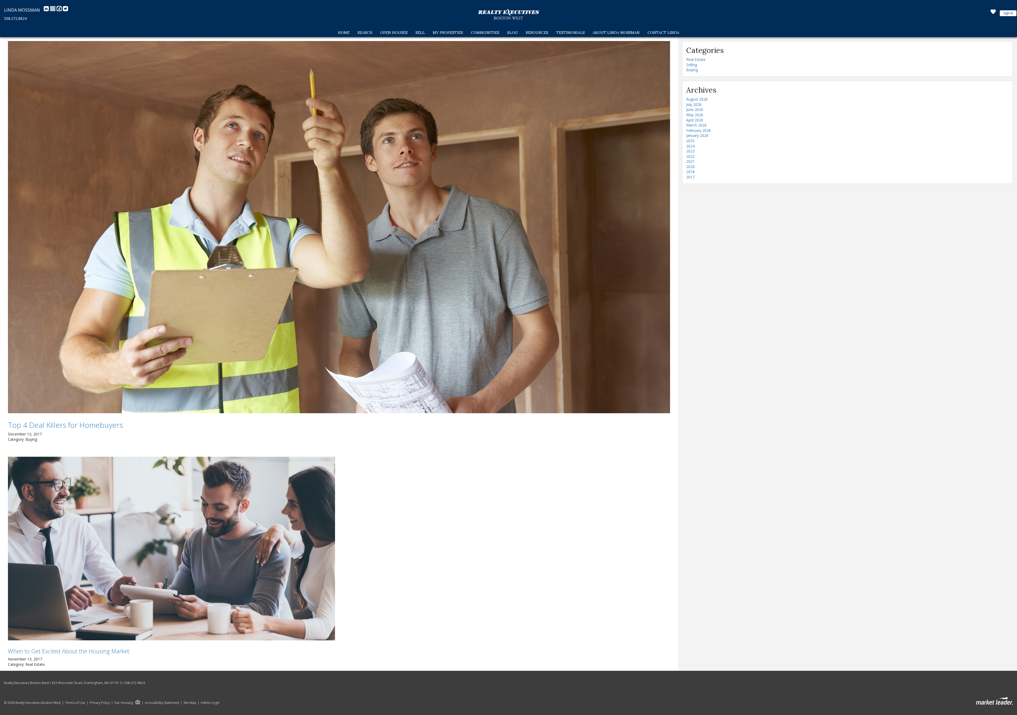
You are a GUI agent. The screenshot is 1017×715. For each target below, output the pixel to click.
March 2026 (696, 125)
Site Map (190, 703)
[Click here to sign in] (993, 13)
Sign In (1008, 13)
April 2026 (694, 120)
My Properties (448, 32)
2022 (690, 156)
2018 (690, 171)
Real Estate (696, 59)
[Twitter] (65, 10)
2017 (690, 176)
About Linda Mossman (616, 32)
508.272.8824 (15, 18)
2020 (690, 166)
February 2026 (698, 130)
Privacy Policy (100, 703)
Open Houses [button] (394, 32)
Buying (692, 69)
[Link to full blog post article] (339, 227)
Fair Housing (123, 702)
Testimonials (570, 32)
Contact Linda (663, 32)
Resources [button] (537, 32)
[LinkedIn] (47, 10)
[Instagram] (53, 10)
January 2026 (697, 135)
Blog (512, 32)
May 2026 (694, 114)
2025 (690, 140)
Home (344, 32)
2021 (690, 161)
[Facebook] (59, 10)
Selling (691, 64)
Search (365, 32)
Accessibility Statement (162, 703)
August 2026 (697, 99)
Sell (420, 32)
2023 (690, 151)
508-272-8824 (134, 683)
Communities (485, 32)
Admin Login (210, 703)
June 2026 (694, 109)
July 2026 (694, 104)
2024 (690, 146)
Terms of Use (75, 703)
